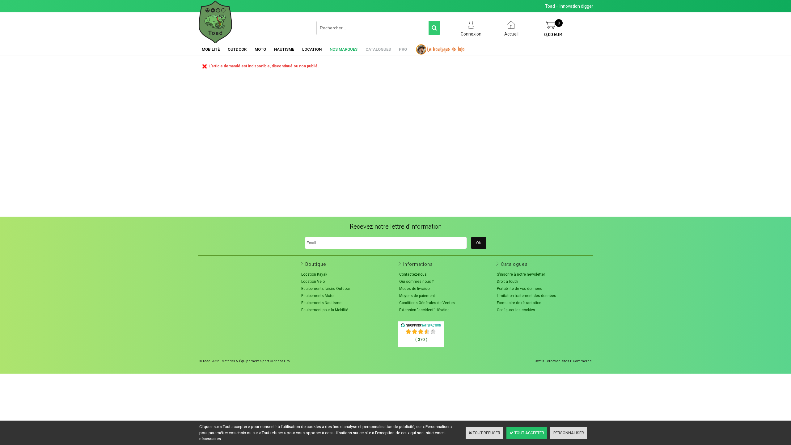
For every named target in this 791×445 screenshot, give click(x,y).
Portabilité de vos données (519, 288)
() (421, 339)
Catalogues (378, 49)
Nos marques (343, 49)
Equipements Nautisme (321, 303)
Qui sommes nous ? (416, 281)
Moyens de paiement (417, 296)
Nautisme (284, 49)
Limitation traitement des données (526, 296)
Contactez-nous (413, 274)
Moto (260, 49)
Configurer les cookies (516, 310)
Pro (403, 49)
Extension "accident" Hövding (424, 310)
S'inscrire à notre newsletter (521, 274)
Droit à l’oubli (507, 281)
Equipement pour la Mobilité (324, 310)
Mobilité (211, 49)
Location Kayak (314, 274)
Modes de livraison (415, 288)
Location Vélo (313, 281)
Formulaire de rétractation (519, 303)
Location (312, 49)
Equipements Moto (317, 296)
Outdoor (237, 49)
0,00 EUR (553, 34)
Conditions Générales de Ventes (427, 303)
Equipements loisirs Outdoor (325, 288)
